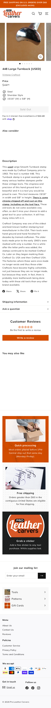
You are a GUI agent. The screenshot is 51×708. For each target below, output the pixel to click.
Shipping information (14, 301)
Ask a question (11, 308)
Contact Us (8, 630)
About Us (7, 625)
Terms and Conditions (13, 654)
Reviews (6, 634)
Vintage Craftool (11, 74)
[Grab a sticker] (25, 526)
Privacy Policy (9, 650)
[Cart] (40, 13)
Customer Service (11, 645)
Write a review (25, 337)
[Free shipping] (25, 478)
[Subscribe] (42, 576)
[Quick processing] (25, 430)
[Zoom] (40, 56)
